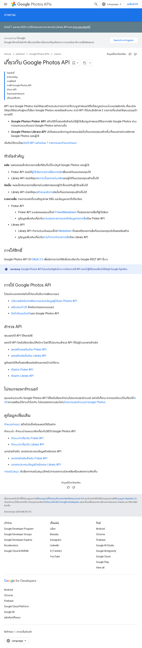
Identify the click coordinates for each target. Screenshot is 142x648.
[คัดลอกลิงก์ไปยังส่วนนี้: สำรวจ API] (25, 327)
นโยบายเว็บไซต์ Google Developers (62, 502)
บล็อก (53, 528)
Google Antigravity (106, 551)
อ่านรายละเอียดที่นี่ (81, 27)
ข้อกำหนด (8, 631)
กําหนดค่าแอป (12, 424)
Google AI (9, 612)
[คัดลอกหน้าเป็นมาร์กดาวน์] (85, 63)
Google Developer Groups (18, 534)
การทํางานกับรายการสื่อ (56, 237)
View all (100, 567)
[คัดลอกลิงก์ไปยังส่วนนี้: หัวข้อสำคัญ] (27, 156)
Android (100, 528)
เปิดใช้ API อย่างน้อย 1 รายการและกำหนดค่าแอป (50, 143)
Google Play (102, 562)
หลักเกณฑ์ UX (19, 307)
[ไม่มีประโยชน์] (135, 54)
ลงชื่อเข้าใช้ (132, 4)
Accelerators (11, 545)
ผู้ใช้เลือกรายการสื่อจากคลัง (47, 172)
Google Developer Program (19, 528)
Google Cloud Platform (16, 606)
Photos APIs (41, 4)
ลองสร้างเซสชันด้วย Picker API (29, 349)
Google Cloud (103, 556)
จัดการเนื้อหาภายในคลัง (50, 178)
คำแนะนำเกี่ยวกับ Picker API (27, 438)
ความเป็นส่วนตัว (24, 631)
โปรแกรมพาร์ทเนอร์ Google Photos (84, 402)
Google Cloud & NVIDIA (16, 551)
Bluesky (54, 534)
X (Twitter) (56, 551)
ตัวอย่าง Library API (22, 375)
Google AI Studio (105, 545)
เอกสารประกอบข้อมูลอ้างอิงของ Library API (36, 464)
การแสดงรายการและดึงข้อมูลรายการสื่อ (65, 218)
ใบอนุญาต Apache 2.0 (126, 498)
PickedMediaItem (65, 212)
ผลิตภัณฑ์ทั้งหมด (12, 617)
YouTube (55, 556)
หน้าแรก (7, 54)
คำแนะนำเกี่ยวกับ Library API (27, 444)
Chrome (100, 534)
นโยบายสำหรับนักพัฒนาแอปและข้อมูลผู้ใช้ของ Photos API (44, 301)
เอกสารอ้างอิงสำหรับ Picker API (29, 458)
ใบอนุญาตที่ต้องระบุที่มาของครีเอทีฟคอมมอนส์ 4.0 (61, 498)
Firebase (100, 539)
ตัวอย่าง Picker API (22, 369)
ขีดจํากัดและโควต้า (20, 313)
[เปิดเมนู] (5, 4)
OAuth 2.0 (37, 259)
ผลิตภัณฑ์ (20, 54)
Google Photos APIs (39, 54)
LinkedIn (54, 545)
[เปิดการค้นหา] (96, 4)
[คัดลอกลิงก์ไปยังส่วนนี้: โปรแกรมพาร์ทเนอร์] (41, 389)
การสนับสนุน (11, 471)
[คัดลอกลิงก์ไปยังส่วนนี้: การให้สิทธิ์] (25, 251)
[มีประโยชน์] (130, 54)
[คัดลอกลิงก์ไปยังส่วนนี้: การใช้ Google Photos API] (54, 285)
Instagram (55, 539)
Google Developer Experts (18, 539)
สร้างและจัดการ (45, 192)
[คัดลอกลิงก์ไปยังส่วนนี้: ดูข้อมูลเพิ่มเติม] (33, 416)
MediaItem (65, 231)
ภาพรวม (9, 15)
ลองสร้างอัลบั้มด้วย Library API (28, 355)
